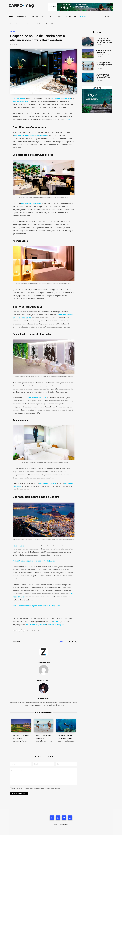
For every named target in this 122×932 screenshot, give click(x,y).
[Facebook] (52, 817)
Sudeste (12, 24)
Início (7, 24)
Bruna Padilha (43, 698)
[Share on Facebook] (5, 99)
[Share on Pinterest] (75, 641)
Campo (59, 16)
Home (11, 16)
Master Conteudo (43, 680)
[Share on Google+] (72, 641)
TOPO (61, 829)
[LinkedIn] (64, 817)
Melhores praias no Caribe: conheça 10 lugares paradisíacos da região (65, 738)
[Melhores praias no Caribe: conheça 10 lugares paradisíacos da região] (66, 725)
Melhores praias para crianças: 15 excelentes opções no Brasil (44, 738)
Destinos (20, 16)
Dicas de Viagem (36, 16)
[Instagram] (58, 817)
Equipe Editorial (43, 662)
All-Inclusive (71, 16)
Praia (51, 16)
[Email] (5, 113)
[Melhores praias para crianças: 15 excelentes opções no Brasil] (43, 725)
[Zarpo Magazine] (21, 6)
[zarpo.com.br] (70, 817)
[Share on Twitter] (5, 104)
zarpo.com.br (63, 824)
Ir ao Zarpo (84, 16)
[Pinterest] (5, 108)
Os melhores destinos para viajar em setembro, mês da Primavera (21, 738)
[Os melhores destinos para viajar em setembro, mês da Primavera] (21, 725)
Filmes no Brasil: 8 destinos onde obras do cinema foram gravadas (104, 40)
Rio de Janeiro (17, 641)
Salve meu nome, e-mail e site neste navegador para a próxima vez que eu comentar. (36, 788)
